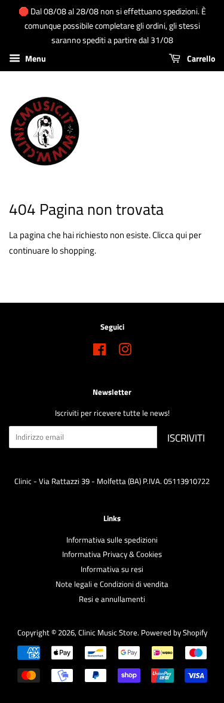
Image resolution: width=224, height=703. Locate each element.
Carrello (200, 59)
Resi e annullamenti (112, 599)
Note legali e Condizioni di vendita (112, 584)
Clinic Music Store (107, 632)
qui (181, 235)
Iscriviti (186, 438)
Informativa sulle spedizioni (112, 540)
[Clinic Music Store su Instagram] (124, 352)
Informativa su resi (112, 569)
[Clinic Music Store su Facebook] (99, 352)
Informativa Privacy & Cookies (112, 554)
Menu (34, 59)
